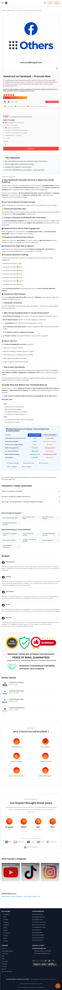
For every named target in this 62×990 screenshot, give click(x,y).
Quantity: (5, 141)
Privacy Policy (32, 987)
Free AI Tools (5, 953)
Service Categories (17, 896)
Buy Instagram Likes (37, 919)
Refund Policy (40, 987)
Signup (57, 3)
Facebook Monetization (17, 708)
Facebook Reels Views (16, 699)
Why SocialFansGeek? (7, 951)
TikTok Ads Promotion (11, 540)
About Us (4, 948)
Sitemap (4, 969)
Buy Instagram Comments (39, 922)
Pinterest (5, 941)
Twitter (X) (6, 925)
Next (57, 859)
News (3, 959)
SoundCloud (6, 933)
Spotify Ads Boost (51, 540)
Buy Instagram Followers (38, 917)
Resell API (4, 966)
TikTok (5, 917)
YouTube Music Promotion (39, 927)
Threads (5, 935)
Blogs (34, 896)
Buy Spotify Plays (36, 930)
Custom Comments (11, 125)
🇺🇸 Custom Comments (12, 128)
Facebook (6, 922)
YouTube (5, 919)
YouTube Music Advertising (11, 546)
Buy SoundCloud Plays (38, 935)
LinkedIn (5, 930)
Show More (6, 138)
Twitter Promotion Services (31, 534)
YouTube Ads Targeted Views (11, 534)
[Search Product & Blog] (45, 2)
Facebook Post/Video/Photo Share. (16, 133)
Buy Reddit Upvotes (37, 932)
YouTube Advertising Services (51, 534)
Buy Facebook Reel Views (11, 518)
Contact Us (4, 964)
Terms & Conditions (23, 987)
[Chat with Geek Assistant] (58, 986)
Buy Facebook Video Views (31, 517)
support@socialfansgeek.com (42, 953)
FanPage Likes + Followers (13, 135)
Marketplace (6, 896)
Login (50, 3)
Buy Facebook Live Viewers (51, 517)
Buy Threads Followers (38, 937)
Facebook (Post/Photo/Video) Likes (16, 130)
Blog (3, 956)
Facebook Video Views (16, 691)
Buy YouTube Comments (38, 924)
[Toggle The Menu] (3, 2)
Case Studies (27, 896)
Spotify (5, 927)
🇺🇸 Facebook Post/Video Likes (14, 122)
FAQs (38, 896)
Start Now (31, 149)
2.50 (6, 116)
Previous (54, 859)
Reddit (5, 938)
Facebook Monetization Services (11, 523)
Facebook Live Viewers (16, 682)
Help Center (5, 961)
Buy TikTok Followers (37, 914)
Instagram (6, 914)
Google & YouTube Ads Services (31, 540)
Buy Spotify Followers (37, 940)
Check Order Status (7, 971)
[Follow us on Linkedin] (33, 956)
